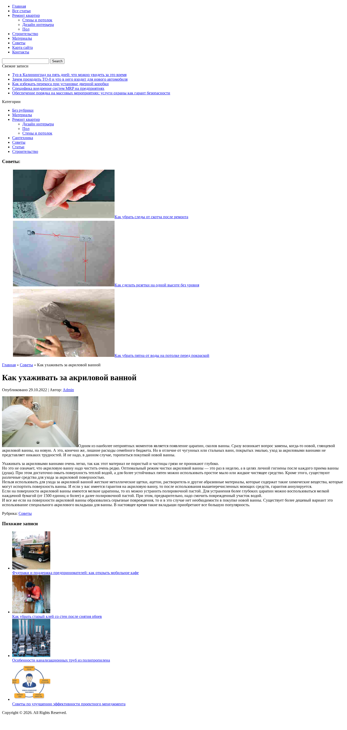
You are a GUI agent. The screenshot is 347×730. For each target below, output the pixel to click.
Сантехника (22, 138)
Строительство (25, 34)
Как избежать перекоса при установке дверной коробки (60, 84)
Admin (68, 390)
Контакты (20, 52)
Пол (25, 29)
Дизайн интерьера (38, 24)
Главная (19, 6)
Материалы (22, 38)
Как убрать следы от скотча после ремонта (151, 217)
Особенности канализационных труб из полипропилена (61, 660)
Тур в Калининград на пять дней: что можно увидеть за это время (69, 74)
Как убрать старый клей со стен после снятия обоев (57, 616)
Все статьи (21, 11)
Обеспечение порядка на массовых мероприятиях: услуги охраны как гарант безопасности (91, 93)
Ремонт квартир (26, 15)
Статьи (18, 147)
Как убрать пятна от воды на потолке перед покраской (162, 355)
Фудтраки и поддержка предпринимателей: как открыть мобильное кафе (75, 573)
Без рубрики (23, 110)
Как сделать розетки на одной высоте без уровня (157, 285)
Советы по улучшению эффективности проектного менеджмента (68, 704)
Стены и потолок (37, 20)
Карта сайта (22, 47)
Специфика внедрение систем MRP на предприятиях (58, 88)
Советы (18, 43)
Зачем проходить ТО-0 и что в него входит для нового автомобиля (70, 79)
